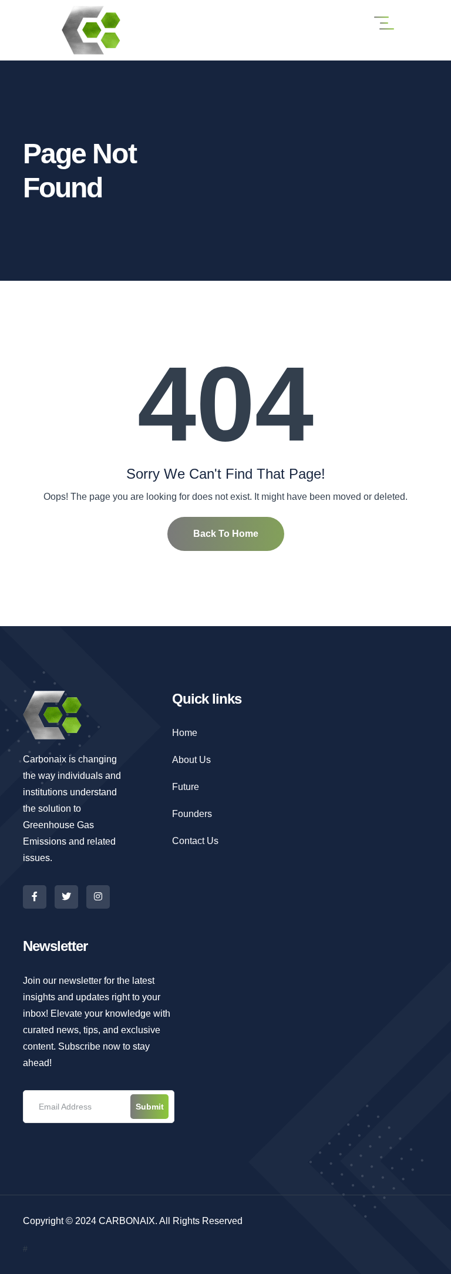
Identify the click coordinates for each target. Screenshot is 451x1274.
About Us (191, 760)
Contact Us (195, 841)
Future (185, 787)
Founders (192, 814)
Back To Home (225, 534)
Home (184, 733)
